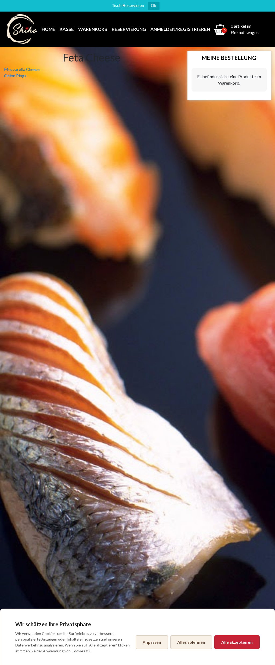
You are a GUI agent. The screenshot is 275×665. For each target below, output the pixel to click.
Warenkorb (92, 29)
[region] (137, 637)
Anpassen (152, 642)
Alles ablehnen (191, 642)
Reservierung (129, 29)
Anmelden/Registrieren (180, 29)
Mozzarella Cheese (21, 69)
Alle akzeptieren (237, 642)
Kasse (67, 29)
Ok (153, 5)
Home (48, 29)
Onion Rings (15, 75)
